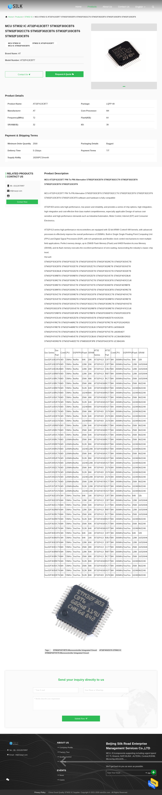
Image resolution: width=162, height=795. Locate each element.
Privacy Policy (39, 792)
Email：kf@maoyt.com (18, 755)
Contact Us (123, 6)
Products (92, 6)
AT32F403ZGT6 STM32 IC (110, 650)
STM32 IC (28, 17)
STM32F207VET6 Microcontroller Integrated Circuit (75, 650)
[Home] (15, 6)
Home (78, 6)
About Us (107, 6)
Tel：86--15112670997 (18, 750)
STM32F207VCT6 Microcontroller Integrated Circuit (67, 653)
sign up (150, 773)
